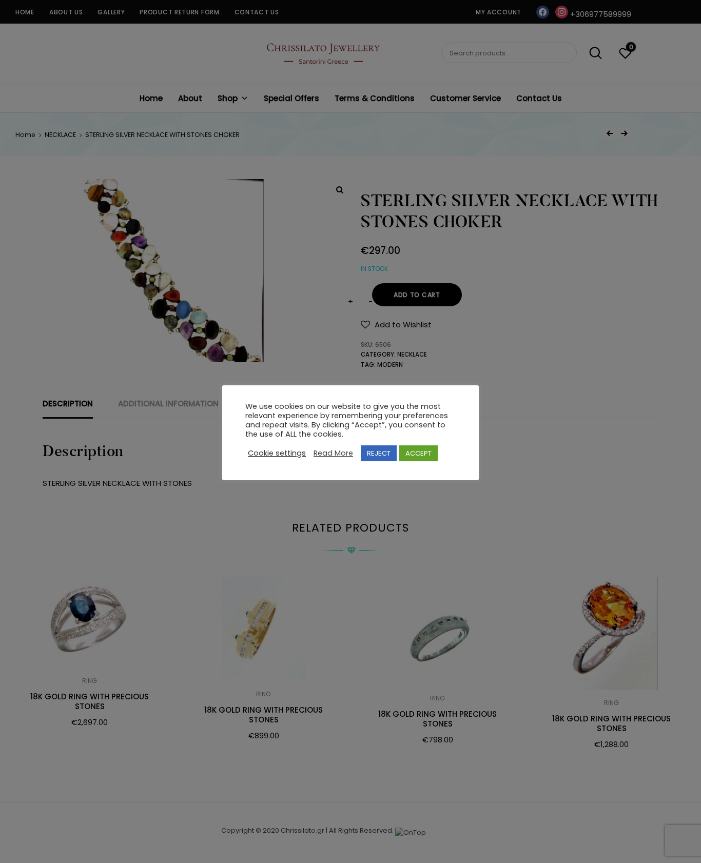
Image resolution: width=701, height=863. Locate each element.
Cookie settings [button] (277, 453)
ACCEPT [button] (418, 453)
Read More (333, 453)
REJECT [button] (379, 453)
